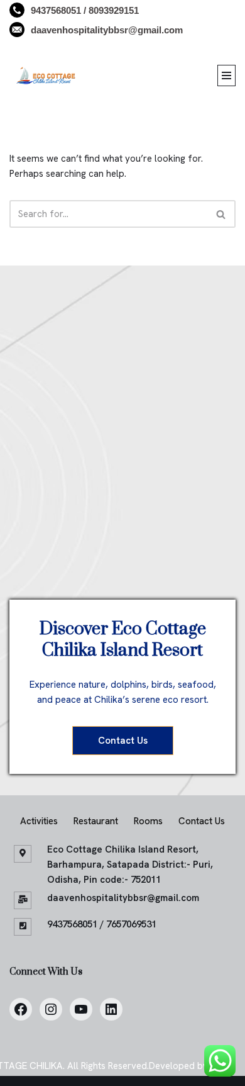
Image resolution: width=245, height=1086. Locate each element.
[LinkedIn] (111, 1009)
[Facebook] (20, 1009)
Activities (39, 821)
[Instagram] (51, 1009)
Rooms (148, 821)
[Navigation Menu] (226, 75)
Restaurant (96, 821)
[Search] (221, 214)
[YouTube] (81, 1009)
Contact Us (123, 740)
